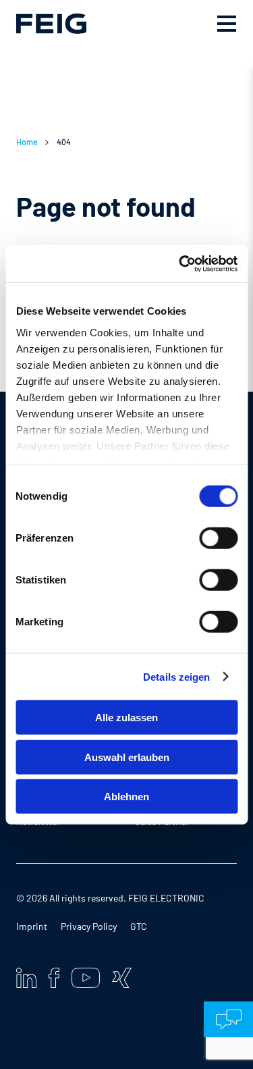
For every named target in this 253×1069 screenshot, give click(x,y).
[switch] (218, 538)
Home (26, 142)
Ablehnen (126, 796)
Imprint (31, 926)
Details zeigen (176, 676)
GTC (138, 926)
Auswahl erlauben (126, 756)
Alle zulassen (126, 717)
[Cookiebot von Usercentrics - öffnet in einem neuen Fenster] (180, 263)
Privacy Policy (89, 926)
